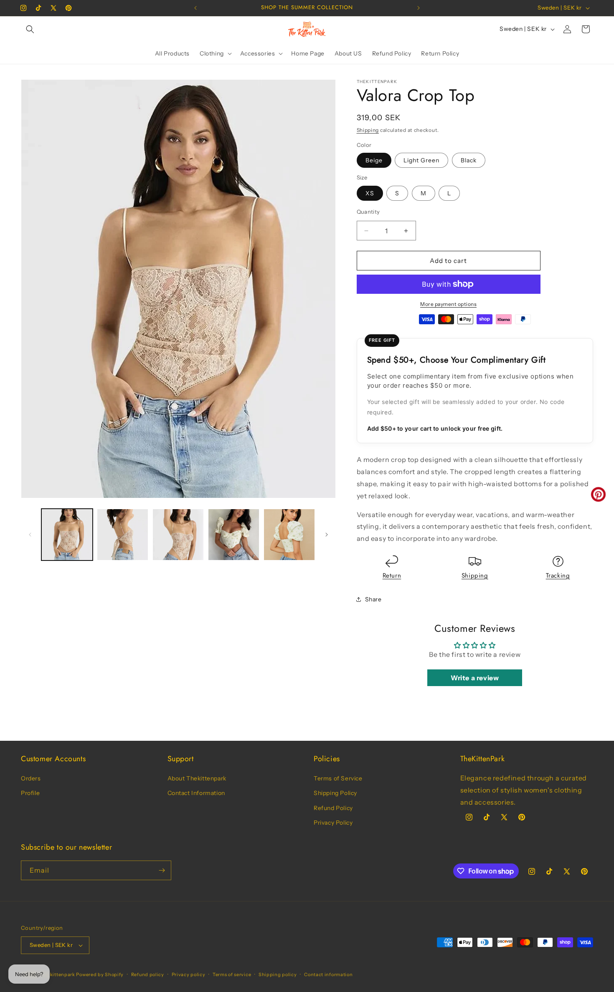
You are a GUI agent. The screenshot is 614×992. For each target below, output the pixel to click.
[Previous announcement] (195, 8)
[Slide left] (30, 534)
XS (369, 193)
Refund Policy (333, 808)
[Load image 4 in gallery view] (233, 534)
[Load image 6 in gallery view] (289, 534)
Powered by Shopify (100, 974)
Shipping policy (278, 974)
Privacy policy (189, 974)
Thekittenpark (58, 974)
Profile (30, 793)
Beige (374, 160)
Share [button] (373, 599)
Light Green (421, 160)
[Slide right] (326, 534)
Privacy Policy (333, 822)
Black (469, 160)
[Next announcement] (418, 8)
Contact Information (196, 793)
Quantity (368, 211)
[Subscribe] (161, 870)
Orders (31, 778)
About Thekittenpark (196, 778)
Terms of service (232, 974)
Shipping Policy (335, 793)
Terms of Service (338, 778)
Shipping (368, 130)
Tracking (558, 575)
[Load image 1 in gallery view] (67, 534)
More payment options (448, 304)
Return (392, 575)
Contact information (328, 974)
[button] (30, 29)
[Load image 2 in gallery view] (122, 534)
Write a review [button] (475, 678)
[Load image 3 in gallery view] (178, 534)
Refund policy (147, 974)
